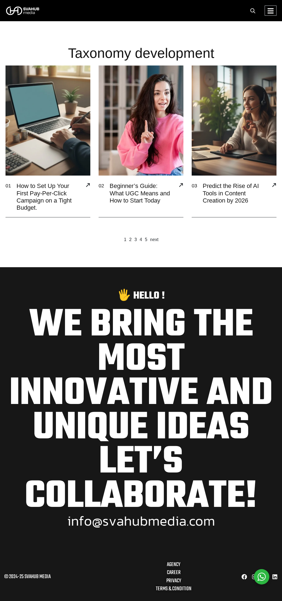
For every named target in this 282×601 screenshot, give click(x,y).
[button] (252, 10)
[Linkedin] (275, 577)
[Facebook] (244, 577)
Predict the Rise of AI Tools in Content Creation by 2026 (231, 193)
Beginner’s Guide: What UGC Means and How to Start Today (140, 193)
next (154, 239)
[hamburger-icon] (270, 11)
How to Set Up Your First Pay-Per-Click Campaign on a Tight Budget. (44, 196)
